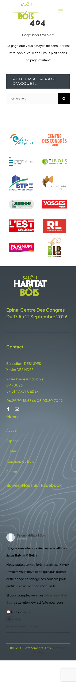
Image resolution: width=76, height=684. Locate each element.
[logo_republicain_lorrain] (54, 216)
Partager (34, 626)
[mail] (17, 409)
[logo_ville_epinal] (21, 131)
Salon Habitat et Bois (31, 535)
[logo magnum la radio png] (21, 244)
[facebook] (8, 409)
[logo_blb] (54, 238)
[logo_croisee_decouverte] (54, 174)
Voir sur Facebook (16, 626)
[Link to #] (60, 10)
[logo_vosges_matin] (54, 195)
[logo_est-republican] (21, 216)
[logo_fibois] (54, 152)
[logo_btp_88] (21, 174)
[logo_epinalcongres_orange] (54, 133)
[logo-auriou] (21, 195)
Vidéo (18, 619)
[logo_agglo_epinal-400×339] (21, 152)
